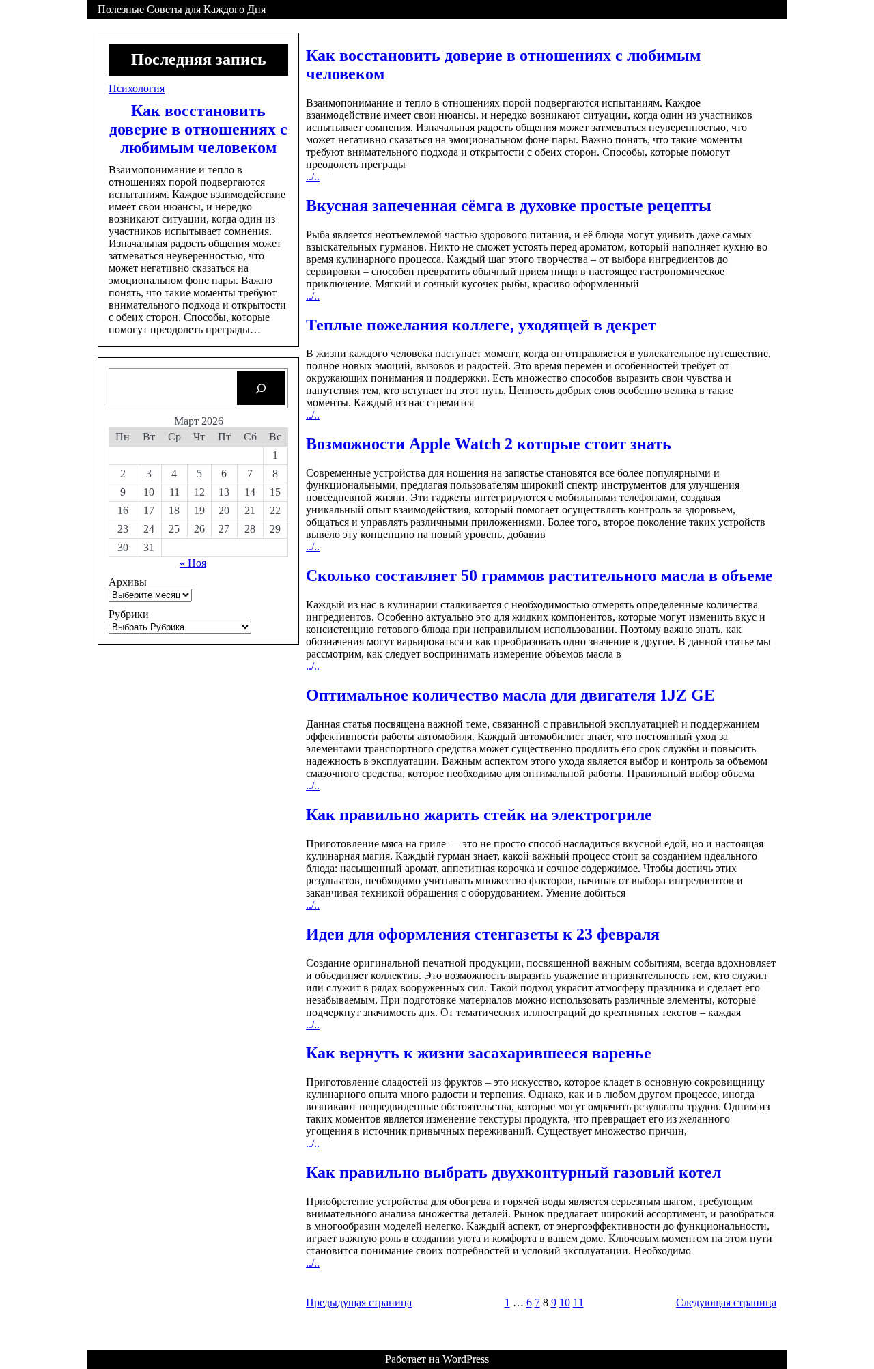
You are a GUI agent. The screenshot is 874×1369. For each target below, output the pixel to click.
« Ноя (193, 563)
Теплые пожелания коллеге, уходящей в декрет (481, 325)
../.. (313, 176)
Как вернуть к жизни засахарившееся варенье (478, 1053)
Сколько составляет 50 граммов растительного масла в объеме (539, 575)
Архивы (128, 582)
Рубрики (129, 614)
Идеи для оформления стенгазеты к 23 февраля (483, 934)
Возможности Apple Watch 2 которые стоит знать (488, 444)
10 (564, 1302)
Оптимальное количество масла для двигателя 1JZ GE (510, 695)
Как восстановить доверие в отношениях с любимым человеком (198, 129)
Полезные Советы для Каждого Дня (182, 9)
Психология (137, 88)
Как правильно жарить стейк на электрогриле (479, 814)
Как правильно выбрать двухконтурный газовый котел (513, 1172)
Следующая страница (726, 1302)
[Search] (261, 388)
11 (578, 1302)
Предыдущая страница (359, 1302)
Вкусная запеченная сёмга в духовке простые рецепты (508, 205)
